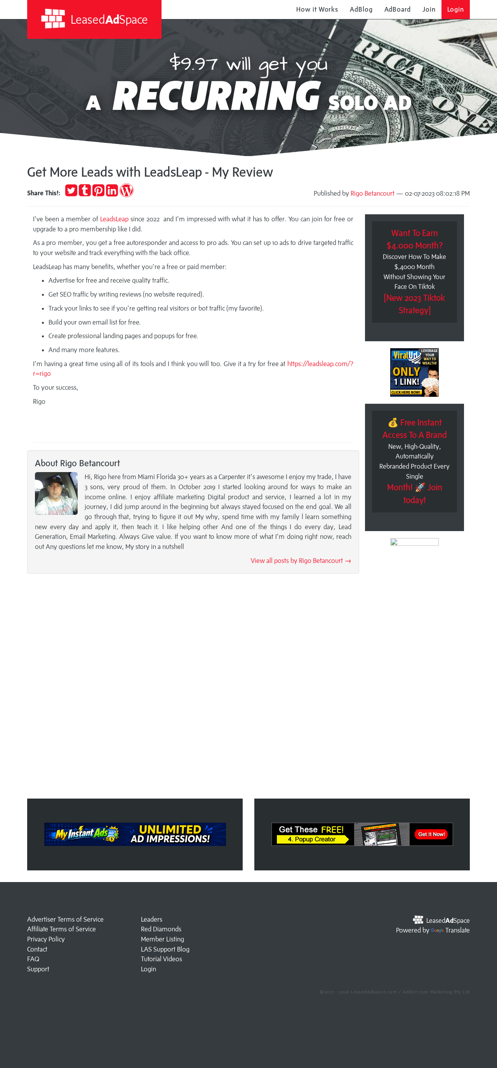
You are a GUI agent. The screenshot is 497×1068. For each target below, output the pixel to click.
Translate (457, 930)
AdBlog (361, 9)
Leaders (151, 919)
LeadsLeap (113, 219)
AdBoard (397, 9)
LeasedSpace (108, 19)
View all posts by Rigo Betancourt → (301, 560)
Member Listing (162, 939)
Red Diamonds (161, 929)
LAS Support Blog (165, 949)
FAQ (33, 959)
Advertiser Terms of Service (65, 919)
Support (38, 969)
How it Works (317, 9)
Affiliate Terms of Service (61, 929)
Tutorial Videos (161, 959)
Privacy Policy (46, 939)
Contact (37, 949)
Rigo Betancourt (372, 193)
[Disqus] (193, 688)
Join (429, 9)
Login (455, 9)
